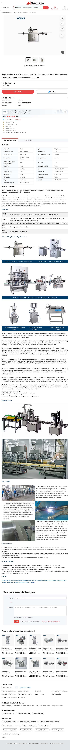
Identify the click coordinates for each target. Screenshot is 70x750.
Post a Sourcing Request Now (51, 621)
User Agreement (44, 743)
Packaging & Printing (11, 12)
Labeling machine (39, 694)
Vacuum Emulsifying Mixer (9, 691)
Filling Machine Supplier (29, 726)
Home (3, 12)
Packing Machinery (22, 12)
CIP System (38, 691)
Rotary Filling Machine (26, 730)
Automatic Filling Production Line (60, 691)
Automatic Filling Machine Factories (49, 721)
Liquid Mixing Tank (23, 691)
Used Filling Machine (44, 726)
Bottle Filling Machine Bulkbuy (11, 734)
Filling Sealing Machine (24, 713)
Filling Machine (32, 12)
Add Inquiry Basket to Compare (35, 66)
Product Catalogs (26, 687)
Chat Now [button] (53, 92)
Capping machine (56, 694)
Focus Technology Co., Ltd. (24, 743)
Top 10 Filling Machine (58, 730)
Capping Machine (38, 713)
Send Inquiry (18, 91)
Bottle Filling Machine (8, 713)
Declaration (52, 743)
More (3, 737)
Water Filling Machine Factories (11, 726)
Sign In (4, 132)
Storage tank (21, 697)
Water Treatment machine (25, 694)
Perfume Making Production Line (10, 697)
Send (16, 621)
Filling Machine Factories (9, 721)
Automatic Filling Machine (8, 694)
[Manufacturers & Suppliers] (35, 3)
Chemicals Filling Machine (10, 730)
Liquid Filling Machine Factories (28, 721)
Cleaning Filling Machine (42, 730)
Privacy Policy (60, 743)
